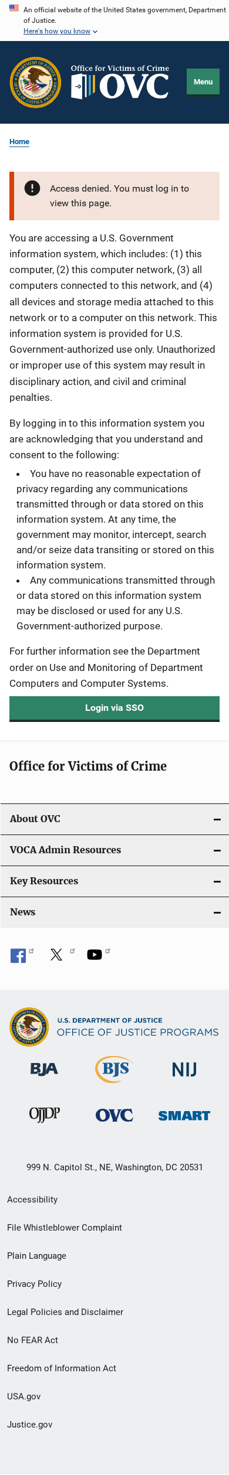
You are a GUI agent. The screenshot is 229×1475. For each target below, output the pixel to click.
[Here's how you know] (114, 20)
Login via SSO (114, 707)
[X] (60, 959)
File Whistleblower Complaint (64, 1227)
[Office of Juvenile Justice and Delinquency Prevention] (44, 1125)
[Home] (124, 82)
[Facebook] (22, 959)
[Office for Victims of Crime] (114, 1123)
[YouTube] (99, 959)
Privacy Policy (34, 1284)
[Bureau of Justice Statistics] (114, 1085)
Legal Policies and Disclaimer (65, 1312)
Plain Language (36, 1256)
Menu (203, 81)
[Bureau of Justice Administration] (44, 1078)
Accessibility (32, 1199)
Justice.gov (29, 1424)
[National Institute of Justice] (184, 1078)
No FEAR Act (32, 1340)
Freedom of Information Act (61, 1368)
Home (19, 141)
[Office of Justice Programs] (35, 82)
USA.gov (24, 1396)
